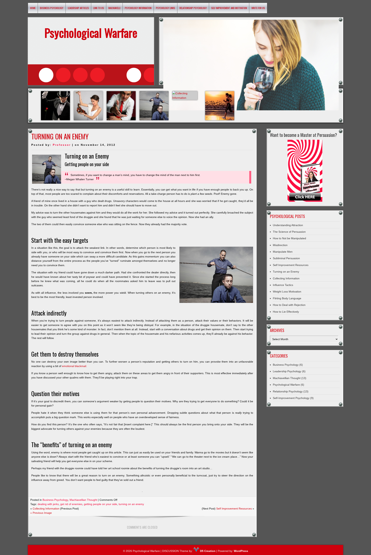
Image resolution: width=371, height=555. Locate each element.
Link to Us (98, 8)
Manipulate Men (283, 251)
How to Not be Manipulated (289, 238)
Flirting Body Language (287, 298)
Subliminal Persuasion (286, 258)
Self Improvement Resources (234, 508)
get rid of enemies (71, 504)
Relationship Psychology (193, 8)
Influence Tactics (283, 285)
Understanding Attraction (288, 225)
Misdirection (280, 245)
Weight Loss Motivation (287, 291)
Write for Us (258, 8)
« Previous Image (41, 512)
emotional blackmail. (74, 366)
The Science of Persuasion (289, 231)
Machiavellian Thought (83, 499)
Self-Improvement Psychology (291, 398)
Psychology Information (138, 8)
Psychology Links (165, 8)
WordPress (241, 550)
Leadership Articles (78, 8)
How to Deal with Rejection (289, 304)
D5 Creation (207, 550)
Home (33, 8)
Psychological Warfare (286, 384)
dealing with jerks (48, 504)
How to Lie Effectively (286, 311)
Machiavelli (114, 8)
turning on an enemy (131, 504)
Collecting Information (46, 508)
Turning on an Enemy (286, 271)
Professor (62, 144)
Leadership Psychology (287, 371)
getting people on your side (100, 504)
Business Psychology (51, 8)
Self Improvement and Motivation (229, 8)
